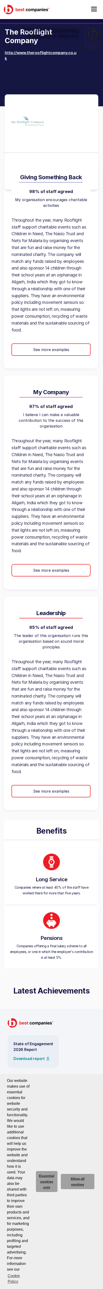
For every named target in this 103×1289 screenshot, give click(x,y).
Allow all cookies (78, 1181)
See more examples (51, 349)
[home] (26, 9)
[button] (94, 9)
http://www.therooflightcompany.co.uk (40, 55)
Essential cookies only (46, 1181)
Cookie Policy (14, 1279)
